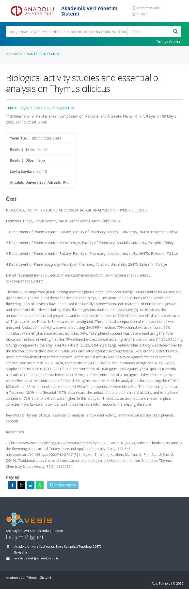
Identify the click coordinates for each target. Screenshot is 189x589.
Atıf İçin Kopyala (64, 485)
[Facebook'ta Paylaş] (12, 485)
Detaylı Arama (168, 41)
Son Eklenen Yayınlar (44, 54)
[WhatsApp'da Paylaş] (40, 485)
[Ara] (175, 31)
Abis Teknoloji (162, 583)
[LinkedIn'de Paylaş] (30, 485)
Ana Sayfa (14, 54)
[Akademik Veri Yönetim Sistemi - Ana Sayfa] (33, 11)
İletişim (58, 531)
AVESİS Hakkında (36, 531)
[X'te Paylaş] (21, 485)
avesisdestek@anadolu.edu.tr (36, 558)
